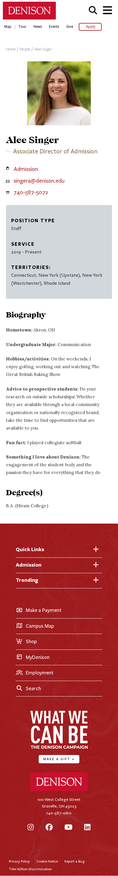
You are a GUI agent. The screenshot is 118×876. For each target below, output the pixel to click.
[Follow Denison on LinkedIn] (87, 828)
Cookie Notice (47, 861)
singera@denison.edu (38, 180)
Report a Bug (74, 861)
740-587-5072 (30, 192)
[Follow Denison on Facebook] (49, 828)
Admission (26, 169)
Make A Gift (59, 759)
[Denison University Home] (59, 789)
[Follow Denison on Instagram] (30, 828)
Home (11, 49)
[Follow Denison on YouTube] (68, 828)
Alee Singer (43, 49)
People (24, 49)
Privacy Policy (19, 861)
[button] (93, 10)
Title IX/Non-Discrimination (30, 869)
